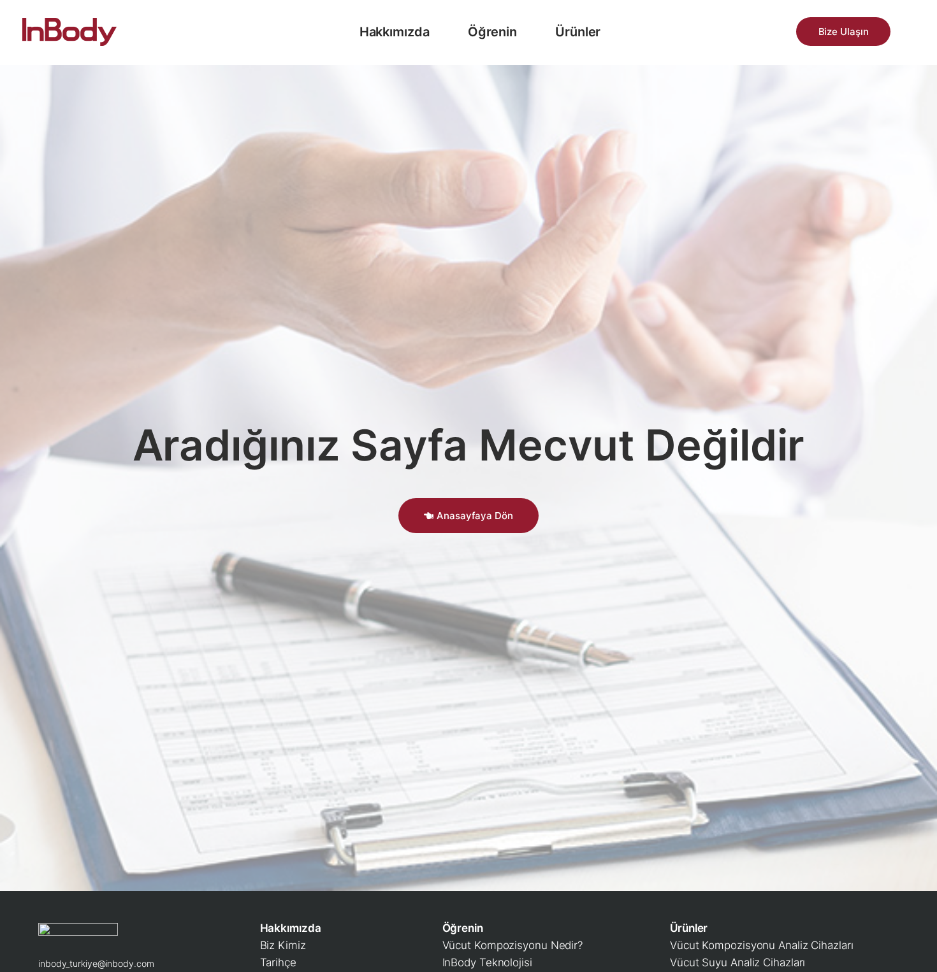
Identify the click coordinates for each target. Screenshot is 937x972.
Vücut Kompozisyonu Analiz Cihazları (761, 945)
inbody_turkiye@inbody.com (96, 963)
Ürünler (577, 31)
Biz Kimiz (283, 945)
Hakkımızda (395, 31)
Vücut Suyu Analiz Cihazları (737, 962)
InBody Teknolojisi (487, 962)
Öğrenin (492, 31)
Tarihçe (278, 962)
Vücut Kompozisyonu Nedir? (512, 945)
